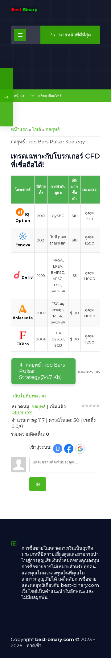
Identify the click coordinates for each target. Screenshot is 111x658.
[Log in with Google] (80, 449)
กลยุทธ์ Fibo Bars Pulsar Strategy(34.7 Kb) (42, 371)
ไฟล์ (36, 129)
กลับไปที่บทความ (28, 396)
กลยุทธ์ (53, 129)
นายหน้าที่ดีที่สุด (74, 35)
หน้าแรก (20, 95)
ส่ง (37, 484)
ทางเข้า (34, 645)
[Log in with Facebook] (68, 448)
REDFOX (21, 413)
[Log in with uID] (57, 448)
